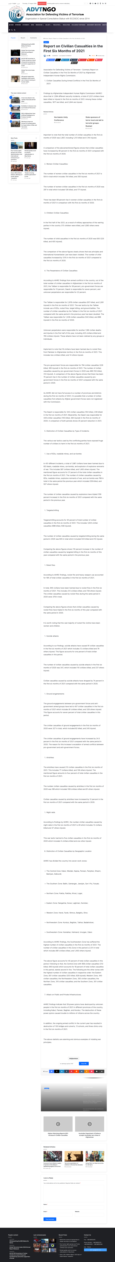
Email (45, 1211)
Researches (39, 24)
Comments (33, 38)
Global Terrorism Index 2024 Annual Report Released (28, 52)
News (32, 24)
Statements (25, 24)
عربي (18, 3)
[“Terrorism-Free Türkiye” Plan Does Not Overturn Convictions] (37, 1250)
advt (48, 55)
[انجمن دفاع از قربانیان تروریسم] (52, 14)
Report (50, 38)
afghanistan (74, 1058)
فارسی (10, 3)
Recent (23, 38)
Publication (56, 24)
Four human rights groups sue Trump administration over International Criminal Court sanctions (70, 1245)
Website (77, 1211)
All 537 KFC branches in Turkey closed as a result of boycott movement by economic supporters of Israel (28, 62)
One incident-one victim (94, 24)
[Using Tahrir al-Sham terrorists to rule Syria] (95, 1156)
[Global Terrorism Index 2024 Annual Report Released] (15, 53)
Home (12, 24)
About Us (105, 24)
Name (46, 1204)
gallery (47, 24)
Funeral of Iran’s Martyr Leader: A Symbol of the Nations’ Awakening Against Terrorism (52, 1164)
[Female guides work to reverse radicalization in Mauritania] (31, 145)
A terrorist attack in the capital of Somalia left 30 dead (28, 99)
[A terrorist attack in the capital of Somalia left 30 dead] (15, 100)
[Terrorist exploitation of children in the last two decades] (74, 1156)
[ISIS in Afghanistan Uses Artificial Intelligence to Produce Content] (15, 116)
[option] (74, 1094)
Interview (18, 24)
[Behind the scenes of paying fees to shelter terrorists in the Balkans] (37, 1241)
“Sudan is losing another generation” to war (30, 174)
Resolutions (66, 24)
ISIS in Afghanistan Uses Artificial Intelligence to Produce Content (28, 115)
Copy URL (84, 1063)
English (14, 3)
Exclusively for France (78, 24)
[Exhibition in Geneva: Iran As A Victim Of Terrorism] (15, 108)
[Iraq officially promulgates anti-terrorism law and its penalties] (52, 1246)
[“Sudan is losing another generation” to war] (31, 167)
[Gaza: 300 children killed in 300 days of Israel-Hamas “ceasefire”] (17, 167)
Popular (13, 38)
